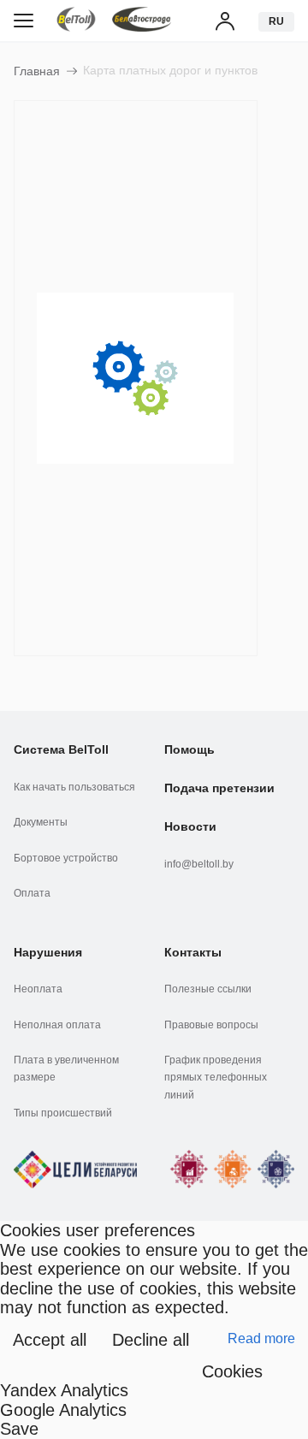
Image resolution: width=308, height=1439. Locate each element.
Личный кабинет (226, 20)
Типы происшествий (63, 1113)
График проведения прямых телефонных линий (215, 1077)
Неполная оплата (57, 1025)
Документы (41, 822)
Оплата (32, 893)
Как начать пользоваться (74, 787)
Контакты (193, 952)
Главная (37, 71)
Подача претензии (219, 788)
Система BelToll (61, 749)
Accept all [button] (49, 1339)
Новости (190, 826)
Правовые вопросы (211, 1025)
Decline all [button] (150, 1339)
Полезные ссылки (208, 989)
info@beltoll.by (199, 864)
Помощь (189, 749)
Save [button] (19, 1428)
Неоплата (38, 989)
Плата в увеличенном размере (66, 1068)
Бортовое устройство (66, 858)
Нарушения (48, 952)
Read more (261, 1338)
